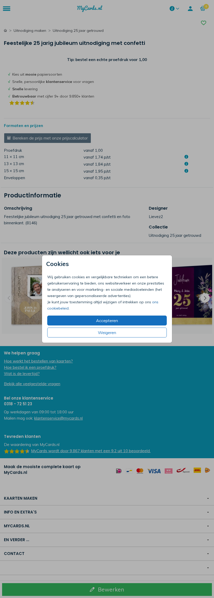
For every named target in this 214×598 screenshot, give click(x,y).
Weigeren (107, 332)
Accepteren (107, 320)
